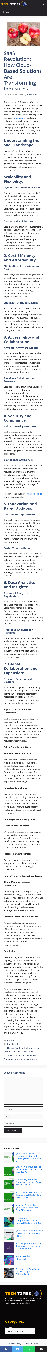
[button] (43, 4)
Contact (34, 1343)
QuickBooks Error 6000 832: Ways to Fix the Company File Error (29, 1233)
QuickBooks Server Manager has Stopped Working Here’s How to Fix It (28, 1157)
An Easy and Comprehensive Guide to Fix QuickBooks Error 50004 (29, 1220)
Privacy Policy (15, 1343)
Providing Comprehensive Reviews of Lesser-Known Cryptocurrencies (28, 1246)
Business (11, 1040)
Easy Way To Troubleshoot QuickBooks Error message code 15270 (29, 1169)
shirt (17, 1044)
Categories (9, 1327)
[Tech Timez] (14, 4)
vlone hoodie (19, 117)
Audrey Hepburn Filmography (24, 1257)
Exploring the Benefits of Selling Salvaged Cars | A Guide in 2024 (27, 1272)
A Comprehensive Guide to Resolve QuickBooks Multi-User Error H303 (29, 1195)
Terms (26, 1343)
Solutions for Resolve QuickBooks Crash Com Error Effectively (27, 1208)
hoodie (10, 1044)
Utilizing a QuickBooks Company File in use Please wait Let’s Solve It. (29, 1182)
